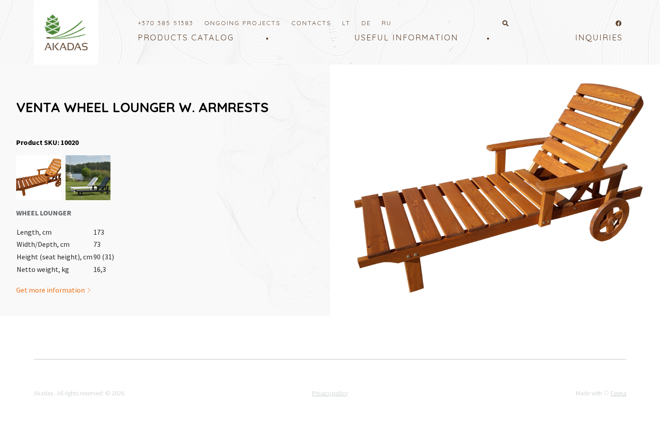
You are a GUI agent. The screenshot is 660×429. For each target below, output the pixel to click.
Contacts (311, 22)
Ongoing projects (242, 22)
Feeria (618, 393)
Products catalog (186, 37)
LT (346, 22)
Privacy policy (330, 393)
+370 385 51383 (166, 22)
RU (387, 22)
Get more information (51, 289)
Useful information (406, 37)
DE (366, 22)
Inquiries (599, 37)
